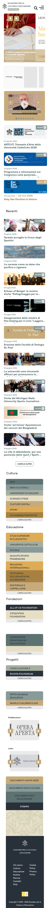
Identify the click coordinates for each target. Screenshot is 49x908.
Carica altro (24, 463)
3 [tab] (21, 118)
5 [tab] (26, 118)
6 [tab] (28, 118)
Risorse (16, 877)
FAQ (15, 884)
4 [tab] (23, 118)
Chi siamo (18, 864)
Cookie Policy (33, 866)
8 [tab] (33, 118)
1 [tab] (16, 118)
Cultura (16, 868)
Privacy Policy (33, 873)
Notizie (16, 874)
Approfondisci (14, 59)
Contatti (17, 881)
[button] (24, 104)
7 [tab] (30, 118)
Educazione (18, 871)
